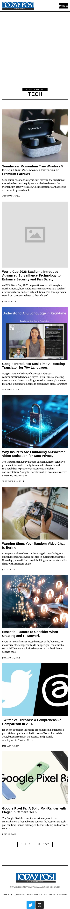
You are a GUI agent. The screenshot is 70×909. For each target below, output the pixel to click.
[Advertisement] (35, 48)
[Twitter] (31, 905)
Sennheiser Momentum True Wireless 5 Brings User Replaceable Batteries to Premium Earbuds (32, 170)
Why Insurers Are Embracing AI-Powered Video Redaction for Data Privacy (33, 454)
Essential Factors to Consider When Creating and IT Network (30, 634)
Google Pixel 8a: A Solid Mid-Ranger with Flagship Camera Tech (34, 810)
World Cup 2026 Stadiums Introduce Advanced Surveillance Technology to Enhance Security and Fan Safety (31, 275)
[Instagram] (39, 905)
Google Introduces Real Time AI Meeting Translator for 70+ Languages (33, 365)
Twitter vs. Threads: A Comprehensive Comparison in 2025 (31, 722)
